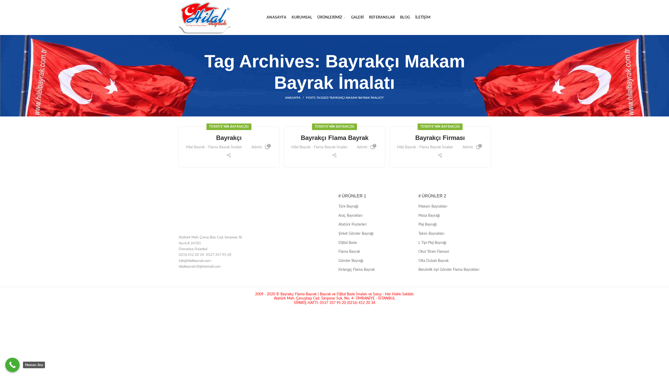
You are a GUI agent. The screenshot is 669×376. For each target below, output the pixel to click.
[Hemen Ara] (12, 365)
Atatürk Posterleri (352, 224)
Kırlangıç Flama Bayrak (356, 270)
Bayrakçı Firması (440, 137)
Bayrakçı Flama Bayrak (334, 137)
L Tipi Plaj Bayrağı (432, 243)
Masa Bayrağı (429, 216)
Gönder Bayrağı (350, 261)
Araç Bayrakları (350, 216)
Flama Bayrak (349, 252)
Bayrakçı (229, 137)
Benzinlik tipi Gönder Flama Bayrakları (448, 270)
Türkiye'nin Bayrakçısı (229, 126)
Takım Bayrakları (431, 234)
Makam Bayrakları (432, 206)
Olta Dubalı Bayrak (433, 261)
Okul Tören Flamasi (433, 252)
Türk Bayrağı (348, 206)
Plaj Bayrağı (427, 224)
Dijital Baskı (347, 243)
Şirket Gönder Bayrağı (355, 234)
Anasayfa (293, 97)
